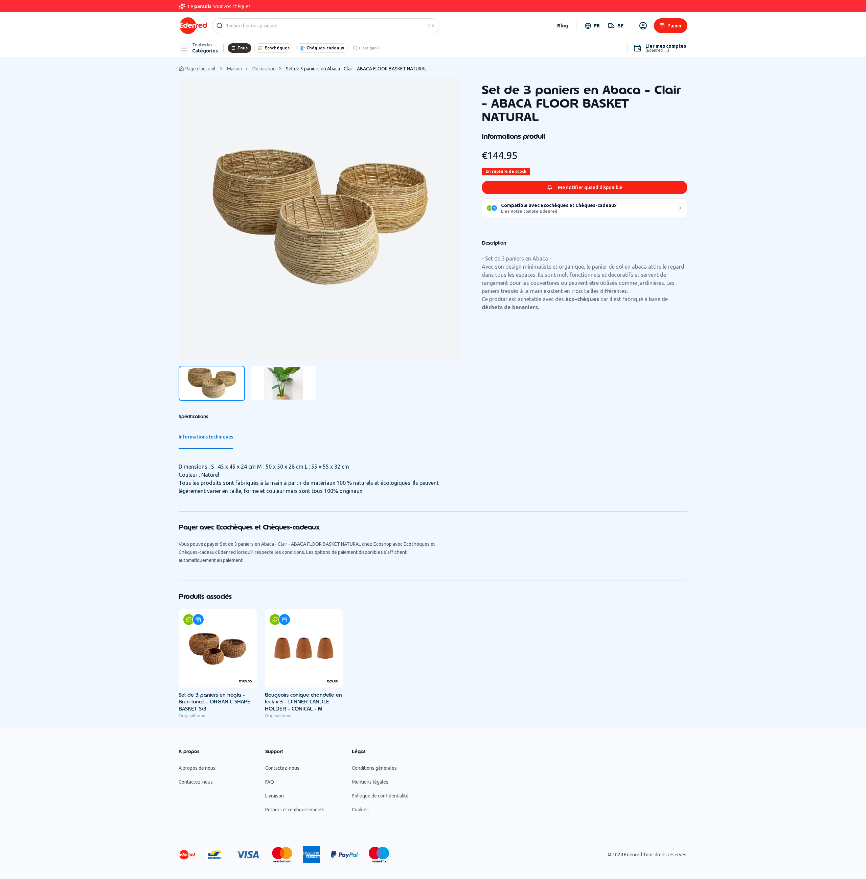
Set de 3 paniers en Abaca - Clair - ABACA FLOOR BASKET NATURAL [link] (356, 68)
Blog (562, 25)
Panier (674, 25)
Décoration (264, 68)
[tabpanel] (319, 218)
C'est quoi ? (369, 48)
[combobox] (592, 26)
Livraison (274, 795)
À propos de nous (197, 768)
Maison (234, 68)
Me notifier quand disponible (590, 187)
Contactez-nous (196, 782)
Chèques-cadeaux (325, 48)
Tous (242, 48)
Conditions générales (374, 768)
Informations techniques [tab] (206, 437)
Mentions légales (370, 782)
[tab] (212, 383)
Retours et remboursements (294, 809)
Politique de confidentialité (380, 795)
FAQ (269, 782)
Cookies (360, 809)
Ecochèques (277, 48)
